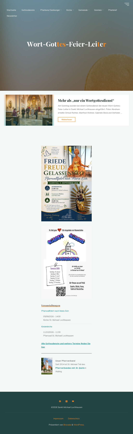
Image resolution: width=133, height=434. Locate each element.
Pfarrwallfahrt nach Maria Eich (55, 311)
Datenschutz (74, 418)
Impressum (58, 418)
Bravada (67, 424)
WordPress (79, 424)
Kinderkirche (46, 326)
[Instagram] (66, 401)
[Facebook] (60, 401)
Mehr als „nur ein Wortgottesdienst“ (86, 100)
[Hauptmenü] (126, 4)
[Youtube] (73, 401)
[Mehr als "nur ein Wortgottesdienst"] (29, 110)
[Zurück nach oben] (122, 424)
